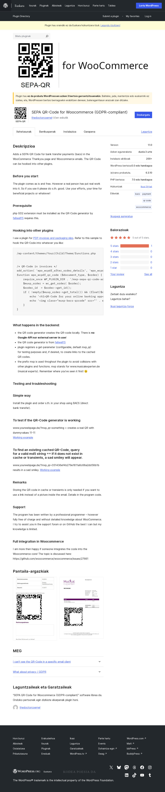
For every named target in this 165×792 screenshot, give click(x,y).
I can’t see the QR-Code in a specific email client (42, 661)
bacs (137, 194)
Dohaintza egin (107, 748)
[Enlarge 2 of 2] (99, 581)
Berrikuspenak (47, 131)
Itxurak (45, 743)
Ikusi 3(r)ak (146, 186)
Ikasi (72, 738)
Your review (117, 274)
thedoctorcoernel (42, 117)
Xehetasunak (24, 131)
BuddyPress (134, 753)
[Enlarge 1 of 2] (52, 581)
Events (102, 743)
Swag (102, 753)
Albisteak (18, 743)
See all (148, 274)
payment (146, 194)
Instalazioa (69, 131)
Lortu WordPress (149, 5)
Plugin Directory (21, 16)
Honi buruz (18, 738)
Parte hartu (104, 738)
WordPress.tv (78, 753)
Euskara (48, 771)
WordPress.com (136, 738)
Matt (130, 743)
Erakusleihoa (48, 738)
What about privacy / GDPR (29, 671)
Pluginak (45, 748)
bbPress (132, 748)
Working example (23, 437)
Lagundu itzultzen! (110, 25)
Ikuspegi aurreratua (121, 216)
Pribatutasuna (20, 753)
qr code (147, 200)
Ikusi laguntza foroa (122, 306)
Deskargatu (143, 114)
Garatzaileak (76, 748)
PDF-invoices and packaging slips (53, 238)
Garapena (89, 131)
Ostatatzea (19, 748)
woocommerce (143, 207)
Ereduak (45, 753)
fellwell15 (18, 218)
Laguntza (146, 131)
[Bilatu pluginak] (47, 36)
